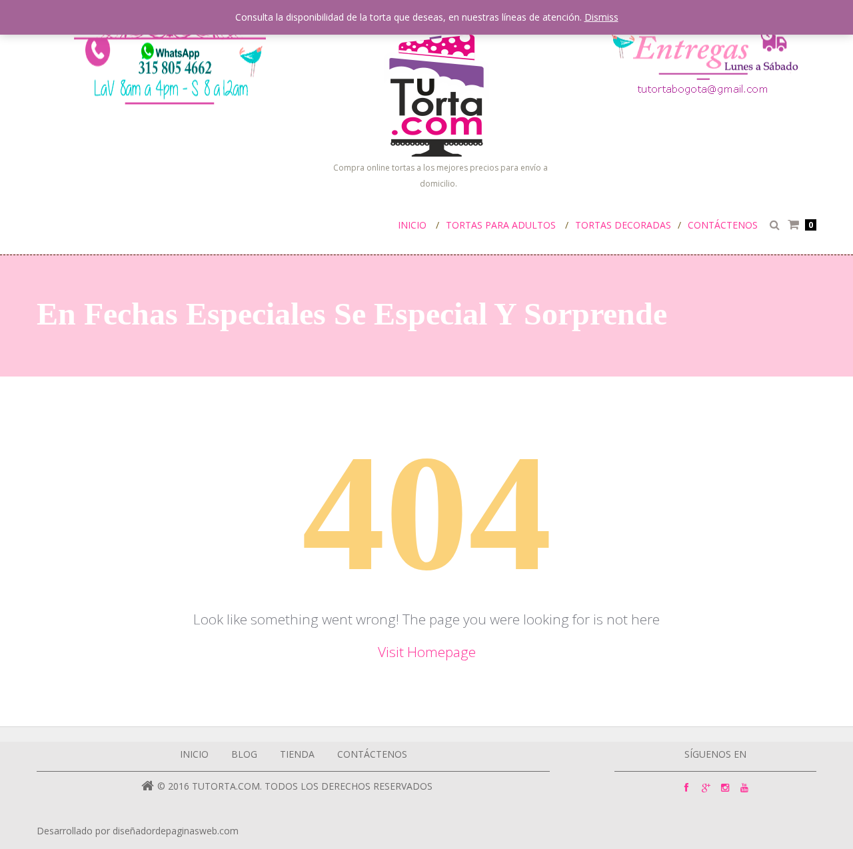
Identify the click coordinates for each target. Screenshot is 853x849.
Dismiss (601, 17)
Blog (244, 754)
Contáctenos (723, 225)
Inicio (412, 225)
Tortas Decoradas (623, 225)
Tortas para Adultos (501, 225)
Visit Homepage (427, 651)
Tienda (297, 754)
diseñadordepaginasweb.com (176, 830)
